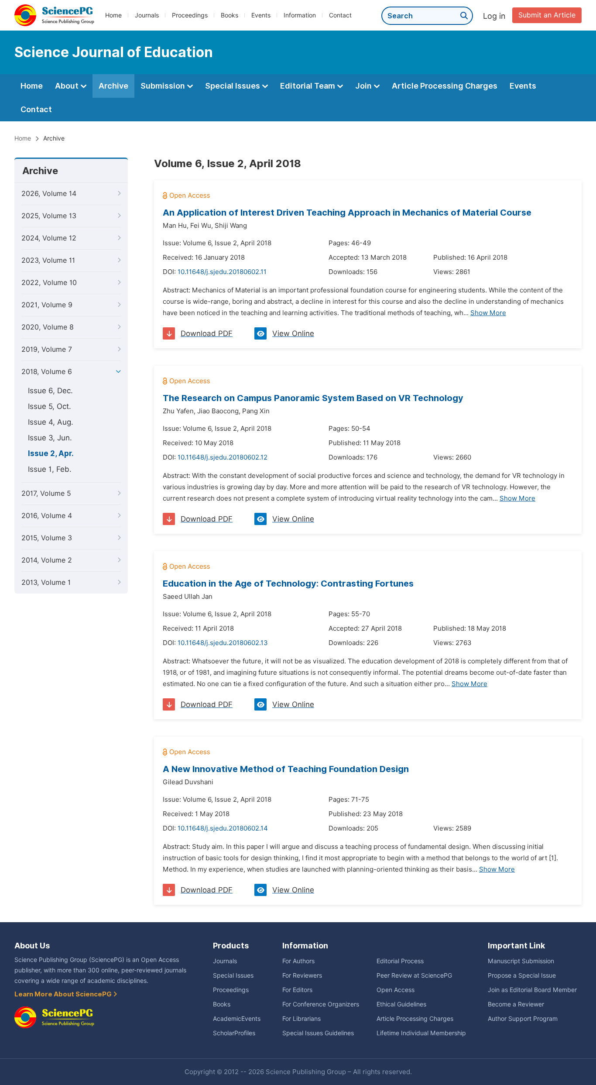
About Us (32, 945)
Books (229, 15)
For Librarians (301, 1018)
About (67, 85)
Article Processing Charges (444, 85)
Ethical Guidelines (401, 1004)
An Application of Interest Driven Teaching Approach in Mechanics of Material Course (347, 212)
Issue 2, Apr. (51, 453)
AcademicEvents (236, 1018)
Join (364, 85)
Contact (340, 15)
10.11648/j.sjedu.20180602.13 (223, 643)
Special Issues (233, 85)
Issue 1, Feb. (50, 469)
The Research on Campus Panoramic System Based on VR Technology (313, 398)
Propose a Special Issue (522, 975)
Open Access (395, 989)
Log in (494, 16)
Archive (113, 85)
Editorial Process (400, 961)
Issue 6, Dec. (50, 390)
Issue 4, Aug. (50, 422)
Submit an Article (546, 15)
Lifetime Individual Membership (421, 1033)
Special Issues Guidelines (318, 1033)
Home (113, 15)
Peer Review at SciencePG (414, 975)
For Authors (298, 961)
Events (261, 15)
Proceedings (190, 15)
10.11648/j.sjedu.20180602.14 (223, 828)
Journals (147, 15)
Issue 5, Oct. (49, 406)
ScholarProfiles (234, 1033)
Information (300, 15)
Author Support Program (523, 1018)
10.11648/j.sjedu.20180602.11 (222, 272)
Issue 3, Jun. (50, 437)
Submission (163, 85)
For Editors (297, 989)
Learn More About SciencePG (63, 994)
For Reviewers (302, 975)
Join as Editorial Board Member (532, 989)
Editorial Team (308, 85)
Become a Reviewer (516, 1004)
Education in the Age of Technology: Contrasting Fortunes (288, 583)
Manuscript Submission (521, 961)
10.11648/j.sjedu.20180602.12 (222, 457)
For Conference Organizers (320, 1004)
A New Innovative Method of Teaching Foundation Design (286, 769)
